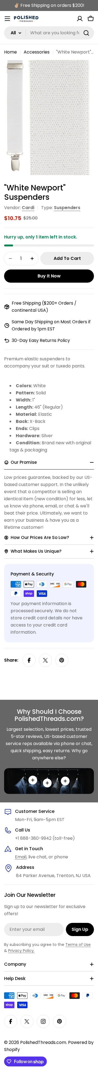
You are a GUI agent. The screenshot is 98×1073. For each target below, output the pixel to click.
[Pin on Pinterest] (61, 660)
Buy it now (49, 276)
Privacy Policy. (21, 950)
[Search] (86, 33)
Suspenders (67, 207)
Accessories (37, 52)
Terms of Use (78, 944)
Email (20, 857)
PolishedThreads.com (43, 1042)
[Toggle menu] (7, 18)
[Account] (79, 18)
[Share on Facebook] (29, 660)
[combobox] (49, 33)
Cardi (28, 207)
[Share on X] (45, 660)
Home (10, 52)
